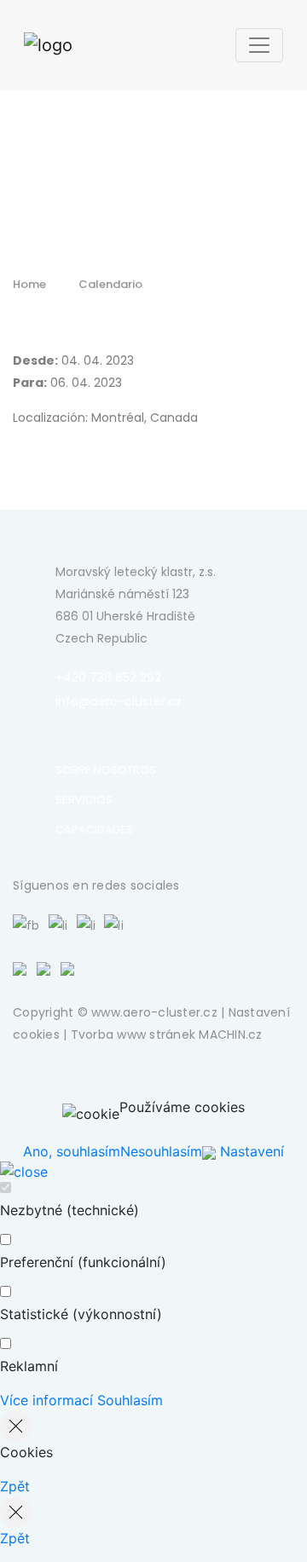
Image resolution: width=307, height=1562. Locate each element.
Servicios (84, 800)
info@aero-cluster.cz (118, 701)
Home (29, 284)
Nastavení (250, 1151)
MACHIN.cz (230, 1034)
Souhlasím (130, 1400)
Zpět (15, 1486)
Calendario (110, 284)
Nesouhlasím (161, 1151)
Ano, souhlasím (71, 1151)
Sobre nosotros (105, 770)
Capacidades (94, 829)
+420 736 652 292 (108, 677)
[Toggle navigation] (259, 45)
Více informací (46, 1400)
